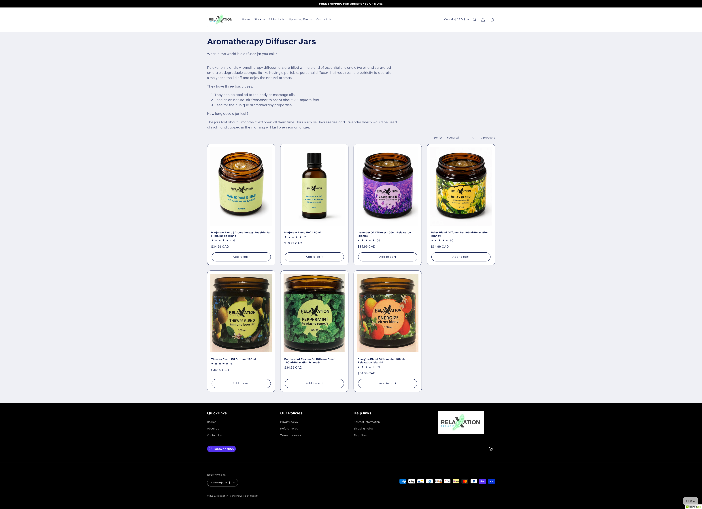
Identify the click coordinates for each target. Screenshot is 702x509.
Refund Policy (289, 428)
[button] (259, 20)
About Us (213, 428)
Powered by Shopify (247, 496)
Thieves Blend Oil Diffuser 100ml (233, 359)
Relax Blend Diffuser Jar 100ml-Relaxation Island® (460, 234)
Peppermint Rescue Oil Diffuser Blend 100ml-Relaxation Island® (310, 361)
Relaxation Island (226, 496)
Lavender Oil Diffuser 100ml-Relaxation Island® (384, 234)
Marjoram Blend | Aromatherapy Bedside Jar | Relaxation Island (241, 234)
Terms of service (290, 435)
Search (211, 422)
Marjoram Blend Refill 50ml (302, 232)
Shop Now (360, 435)
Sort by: (438, 137)
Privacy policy (289, 422)
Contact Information (367, 422)
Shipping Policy (363, 428)
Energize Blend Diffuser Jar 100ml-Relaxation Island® (381, 361)
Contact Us (214, 435)
